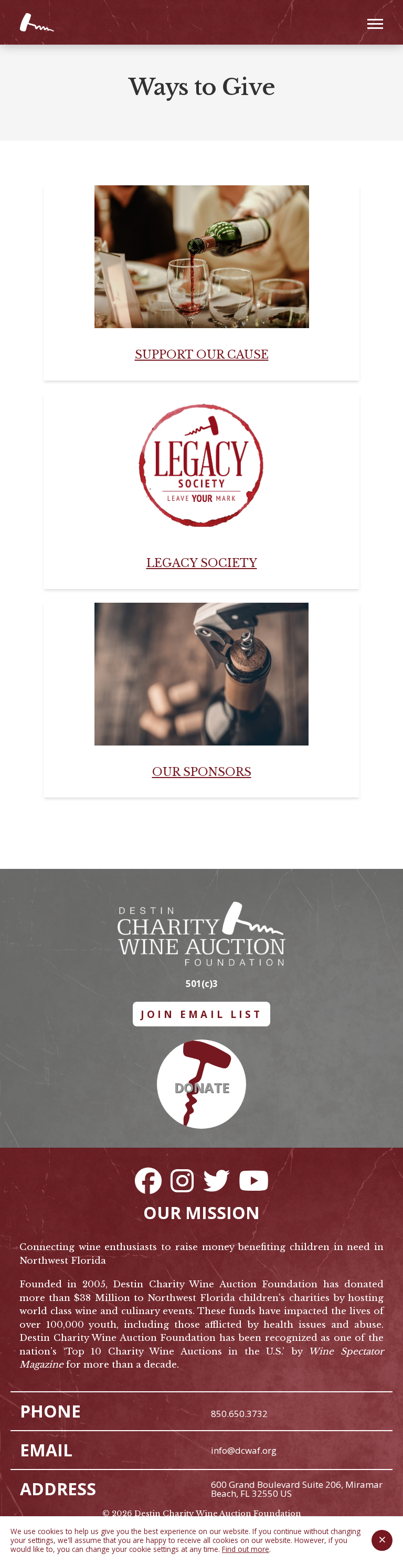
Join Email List (202, 1014)
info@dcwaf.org (244, 1450)
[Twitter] (216, 1180)
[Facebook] (148, 1180)
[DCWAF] (38, 22)
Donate (201, 1087)
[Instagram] (182, 1180)
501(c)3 (202, 983)
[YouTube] (253, 1180)
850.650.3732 (239, 1413)
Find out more (245, 1549)
